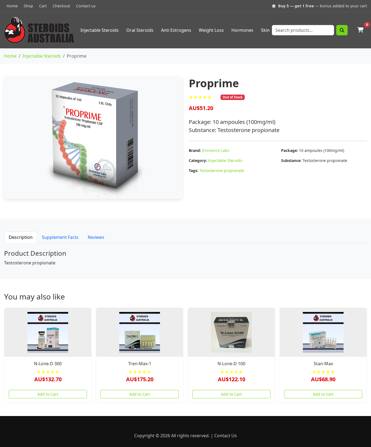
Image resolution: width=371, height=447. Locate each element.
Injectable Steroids (99, 30)
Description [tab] (21, 237)
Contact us (86, 5)
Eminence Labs (215, 150)
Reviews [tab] (96, 237)
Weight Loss (211, 30)
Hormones (242, 30)
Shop (28, 5)
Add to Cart (47, 394)
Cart (43, 5)
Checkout (61, 5)
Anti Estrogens (176, 30)
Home (12, 5)
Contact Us (225, 436)
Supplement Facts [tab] (60, 237)
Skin (265, 30)
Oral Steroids (139, 30)
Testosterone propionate (221, 170)
